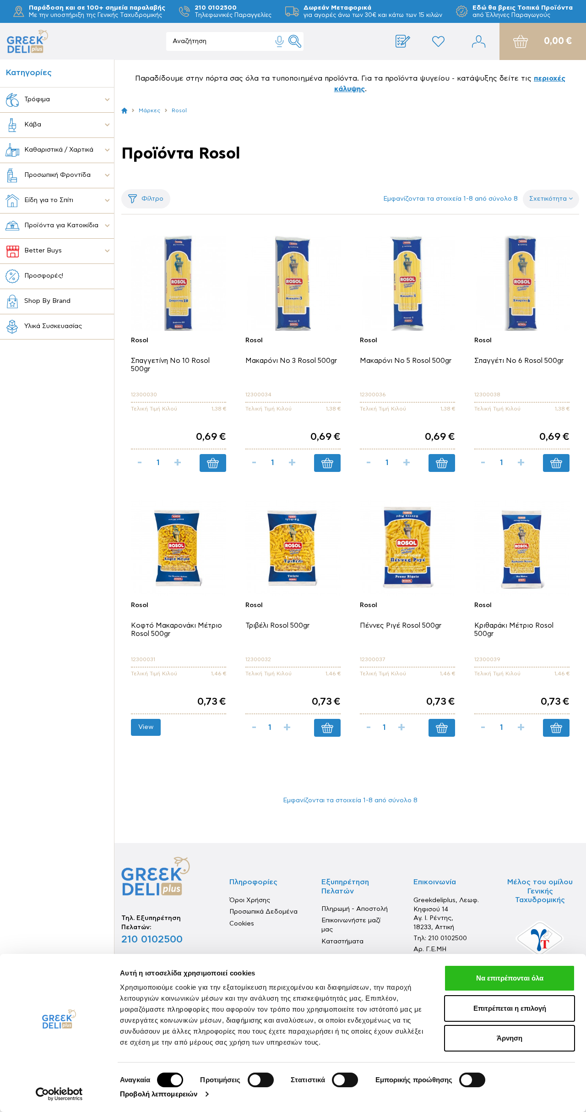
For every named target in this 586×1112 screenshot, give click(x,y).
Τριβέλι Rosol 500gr (277, 625)
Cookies (241, 923)
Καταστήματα (342, 941)
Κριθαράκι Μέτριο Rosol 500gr (513, 629)
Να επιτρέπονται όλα (509, 978)
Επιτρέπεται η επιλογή (509, 1008)
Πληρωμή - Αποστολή (354, 909)
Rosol (139, 340)
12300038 (487, 394)
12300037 (372, 659)
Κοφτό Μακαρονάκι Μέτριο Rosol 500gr (176, 629)
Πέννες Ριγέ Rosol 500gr (400, 625)
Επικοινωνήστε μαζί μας (350, 925)
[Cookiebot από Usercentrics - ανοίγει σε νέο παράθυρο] (59, 1094)
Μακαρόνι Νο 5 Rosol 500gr (405, 360)
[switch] (261, 1080)
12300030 (144, 394)
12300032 (258, 659)
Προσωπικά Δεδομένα (263, 912)
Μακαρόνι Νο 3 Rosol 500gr (291, 360)
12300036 (373, 394)
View (145, 727)
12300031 (143, 659)
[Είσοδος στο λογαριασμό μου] (478, 41)
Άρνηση (509, 1038)
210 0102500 (152, 939)
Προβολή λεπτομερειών (158, 1094)
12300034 (258, 394)
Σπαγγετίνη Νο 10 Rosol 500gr (170, 364)
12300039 (487, 659)
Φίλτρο (152, 199)
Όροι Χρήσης (249, 900)
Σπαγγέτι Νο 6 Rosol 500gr (519, 360)
